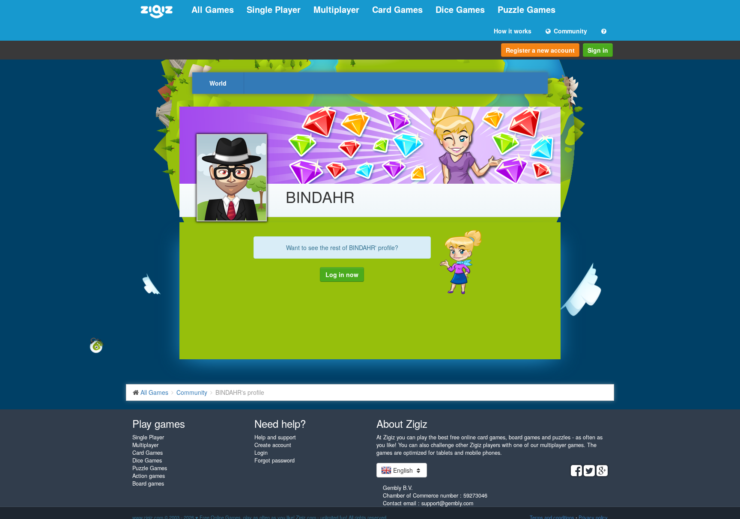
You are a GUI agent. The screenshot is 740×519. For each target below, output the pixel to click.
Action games (148, 476)
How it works (512, 31)
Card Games (397, 9)
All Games (212, 9)
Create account (272, 445)
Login (261, 452)
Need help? (280, 423)
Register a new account (540, 50)
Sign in (598, 50)
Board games (148, 483)
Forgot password (274, 460)
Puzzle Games (526, 9)
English (403, 470)
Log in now (341, 274)
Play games (158, 423)
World (218, 83)
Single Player (274, 9)
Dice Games (460, 9)
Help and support (275, 437)
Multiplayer (336, 9)
